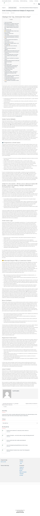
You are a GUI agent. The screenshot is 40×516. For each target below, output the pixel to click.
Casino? (5, 74)
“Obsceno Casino (7, 70)
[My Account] (36, 3)
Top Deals (21, 461)
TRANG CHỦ (22, 467)
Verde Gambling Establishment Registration (11, 35)
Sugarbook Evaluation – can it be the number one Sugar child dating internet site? (20, 435)
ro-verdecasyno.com (18, 116)
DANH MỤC (21, 468)
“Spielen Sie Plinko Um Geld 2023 (32, 403)
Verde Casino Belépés (8, 22)
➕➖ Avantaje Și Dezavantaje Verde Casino (11, 50)
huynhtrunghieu (15, 390)
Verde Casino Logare (8, 64)
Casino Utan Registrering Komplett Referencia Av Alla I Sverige (17, 445)
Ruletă (5, 63)
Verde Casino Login (7, 29)
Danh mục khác (3, 461)
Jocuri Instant (6, 34)
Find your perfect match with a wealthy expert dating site (16, 440)
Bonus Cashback (7, 32)
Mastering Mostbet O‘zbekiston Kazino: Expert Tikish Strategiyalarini (18, 450)
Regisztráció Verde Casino (8, 33)
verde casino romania (12, 7)
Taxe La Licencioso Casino (9, 42)
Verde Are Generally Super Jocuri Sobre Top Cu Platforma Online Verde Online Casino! (11, 55)
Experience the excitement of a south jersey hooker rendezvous (17, 430)
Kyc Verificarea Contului (8, 69)
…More (21, 463)
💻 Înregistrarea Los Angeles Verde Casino (11, 23)
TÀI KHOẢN (21, 473)
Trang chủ (3, 7)
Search (34, 3)
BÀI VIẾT (21, 470)
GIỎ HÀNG (21, 475)
